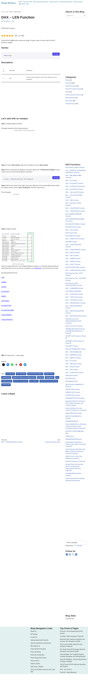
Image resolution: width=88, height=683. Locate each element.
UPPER (3, 287)
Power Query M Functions (40, 1)
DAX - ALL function (66, 669)
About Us (33, 631)
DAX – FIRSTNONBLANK (73, 352)
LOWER (3, 282)
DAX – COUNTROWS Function (75, 208)
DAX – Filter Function (72, 200)
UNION (3, 296)
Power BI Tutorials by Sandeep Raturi (24, 377)
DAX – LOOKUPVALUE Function (75, 270)
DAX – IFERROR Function (73, 355)
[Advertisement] (30, 100)
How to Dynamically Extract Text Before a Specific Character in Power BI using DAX (75, 451)
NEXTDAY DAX (70, 378)
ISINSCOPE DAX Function (73, 413)
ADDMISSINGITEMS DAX (73, 439)
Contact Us (34, 637)
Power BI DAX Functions (38, 649)
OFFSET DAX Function (72, 389)
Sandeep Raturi (6, 381)
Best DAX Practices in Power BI (75, 461)
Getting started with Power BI (39, 640)
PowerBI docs (6, 377)
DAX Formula (34, 381)
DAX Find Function (71, 233)
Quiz (27, 3)
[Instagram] (70, 554)
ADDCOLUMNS (9, 310)
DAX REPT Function (71, 346)
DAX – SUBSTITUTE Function (74, 239)
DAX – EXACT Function (72, 264)
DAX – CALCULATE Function (74, 192)
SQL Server (22, 3)
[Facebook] (66, 554)
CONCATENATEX (7, 319)
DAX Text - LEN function (21, 381)
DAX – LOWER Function (73, 258)
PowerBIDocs (6, 21)
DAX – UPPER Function (72, 261)
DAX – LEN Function (71, 230)
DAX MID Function (71, 241)
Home (20, 1)
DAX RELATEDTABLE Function (75, 224)
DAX (30, 1)
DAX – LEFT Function (72, 255)
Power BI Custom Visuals (73, 89)
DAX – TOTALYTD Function (74, 297)
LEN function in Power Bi (35, 373)
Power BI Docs (49, 373)
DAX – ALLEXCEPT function (74, 183)
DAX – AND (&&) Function (73, 363)
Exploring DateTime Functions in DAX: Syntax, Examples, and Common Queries (75, 403)
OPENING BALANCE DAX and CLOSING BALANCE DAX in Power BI (75, 331)
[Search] (85, 15)
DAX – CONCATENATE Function (75, 249)
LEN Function (6, 384)
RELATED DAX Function (73, 227)
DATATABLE (5, 301)
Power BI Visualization (65, 1)
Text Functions (21, 373)
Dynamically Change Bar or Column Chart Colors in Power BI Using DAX (75, 444)
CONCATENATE (6, 315)
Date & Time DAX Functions (74, 326)
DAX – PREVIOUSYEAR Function (76, 316)
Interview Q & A (53, 1)
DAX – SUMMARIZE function (74, 288)
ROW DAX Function (71, 375)
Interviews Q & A (70, 103)
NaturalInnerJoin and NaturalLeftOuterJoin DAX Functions (73, 321)
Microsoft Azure (78, 1)
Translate (79, 545)
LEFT (3, 277)
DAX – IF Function (71, 361)
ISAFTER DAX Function (72, 395)
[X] (73, 554)
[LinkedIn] (76, 554)
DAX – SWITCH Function (73, 358)
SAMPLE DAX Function (72, 392)
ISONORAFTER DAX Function (74, 398)
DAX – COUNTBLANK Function (75, 211)
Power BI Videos (36, 652)
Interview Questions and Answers (41, 643)
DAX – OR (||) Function (72, 366)
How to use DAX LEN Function (48, 381)
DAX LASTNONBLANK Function (75, 349)
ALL (2, 310)
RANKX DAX (69, 436)
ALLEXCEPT (5, 291)
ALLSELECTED (6, 305)
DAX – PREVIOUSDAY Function (75, 303)
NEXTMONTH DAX (71, 381)
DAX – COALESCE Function (74, 372)
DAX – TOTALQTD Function (74, 300)
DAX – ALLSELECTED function (75, 186)
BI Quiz (67, 80)
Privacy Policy (35, 660)
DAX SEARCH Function (72, 236)
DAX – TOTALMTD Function (74, 294)
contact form (38, 268)
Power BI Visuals (70, 86)
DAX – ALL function (71, 180)
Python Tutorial (35, 663)
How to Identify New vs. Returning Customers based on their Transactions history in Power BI (75, 426)
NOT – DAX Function (71, 369)
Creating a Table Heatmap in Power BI (71, 636)
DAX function (10, 373)
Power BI (25, 1)
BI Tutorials (34, 634)
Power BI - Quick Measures (68, 672)
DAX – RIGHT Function (72, 252)
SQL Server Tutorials (37, 666)
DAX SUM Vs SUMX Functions (75, 167)
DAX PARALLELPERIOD (73, 291)
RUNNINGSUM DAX (71, 421)
